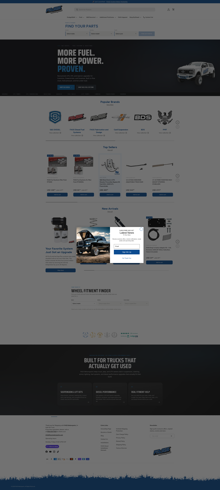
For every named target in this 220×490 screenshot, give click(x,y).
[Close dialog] (141, 229)
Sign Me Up (126, 252)
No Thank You (126, 258)
